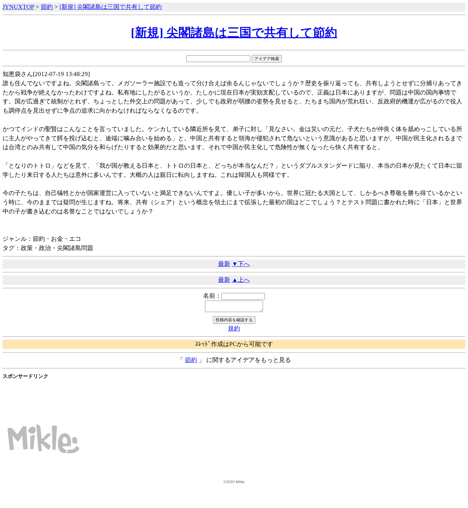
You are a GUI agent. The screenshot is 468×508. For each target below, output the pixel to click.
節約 (47, 6)
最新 (224, 264)
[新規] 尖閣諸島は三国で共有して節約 (111, 6)
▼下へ (241, 264)
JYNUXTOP (18, 6)
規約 (234, 328)
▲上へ (241, 279)
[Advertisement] (118, 395)
